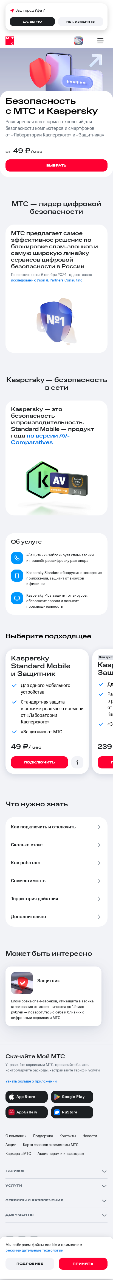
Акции (10, 1145)
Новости (90, 1136)
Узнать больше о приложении (31, 1081)
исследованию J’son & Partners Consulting (47, 280)
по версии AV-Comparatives (40, 439)
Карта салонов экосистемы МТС (50, 1145)
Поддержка (43, 1136)
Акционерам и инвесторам (61, 1154)
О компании (16, 1136)
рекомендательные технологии (34, 1250)
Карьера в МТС (18, 1154)
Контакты (68, 1136)
